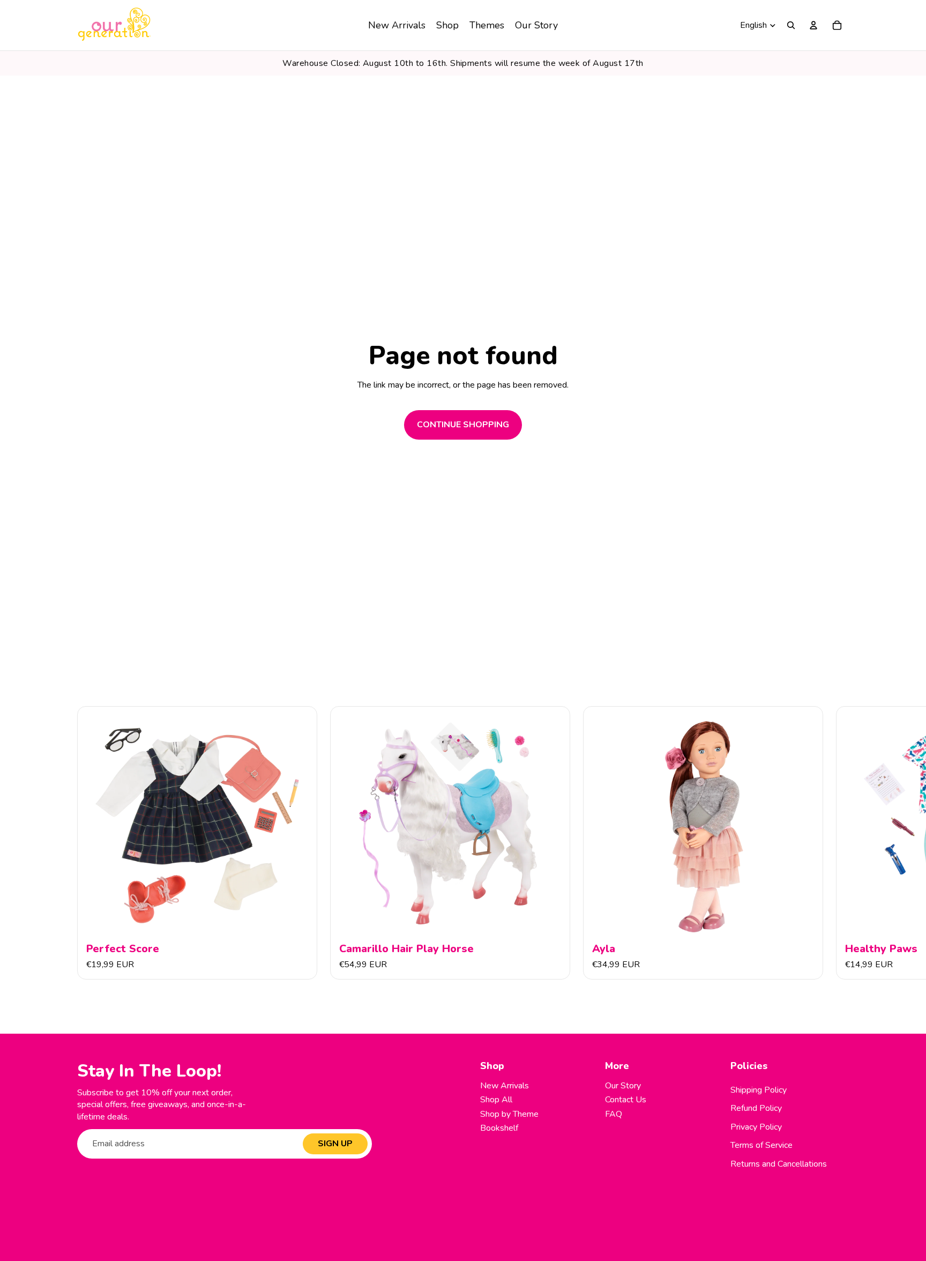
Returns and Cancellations (778, 1164)
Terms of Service (761, 1145)
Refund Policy (756, 1108)
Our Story (623, 1086)
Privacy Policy (756, 1127)
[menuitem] (396, 25)
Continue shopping (463, 425)
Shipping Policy (758, 1090)
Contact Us (625, 1100)
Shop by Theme (509, 1114)
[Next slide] (837, 843)
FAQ (613, 1114)
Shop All (496, 1100)
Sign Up (335, 1143)
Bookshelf (499, 1128)
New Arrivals (504, 1086)
